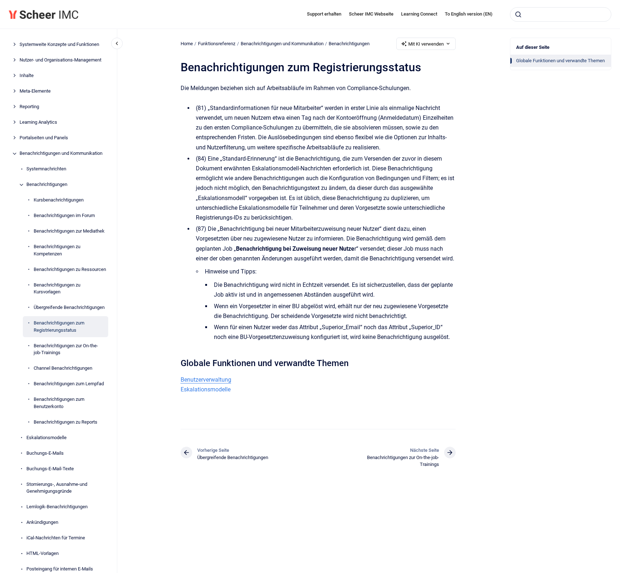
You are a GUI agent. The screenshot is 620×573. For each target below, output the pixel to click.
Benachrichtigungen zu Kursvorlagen (57, 288)
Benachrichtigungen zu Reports (65, 422)
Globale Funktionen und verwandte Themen (560, 60)
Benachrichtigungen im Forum (64, 215)
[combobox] (560, 14)
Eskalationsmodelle (46, 437)
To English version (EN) (469, 14)
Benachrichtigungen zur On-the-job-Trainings (66, 349)
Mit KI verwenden (426, 44)
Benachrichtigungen (46, 184)
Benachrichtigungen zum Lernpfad (69, 384)
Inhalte (27, 75)
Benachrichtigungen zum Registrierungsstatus (59, 327)
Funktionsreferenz (216, 43)
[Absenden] (518, 14)
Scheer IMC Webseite (371, 14)
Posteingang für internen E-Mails (59, 569)
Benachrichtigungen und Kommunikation (61, 153)
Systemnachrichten (46, 169)
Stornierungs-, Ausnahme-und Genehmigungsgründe (56, 487)
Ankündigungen (42, 522)
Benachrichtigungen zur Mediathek (69, 231)
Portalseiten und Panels (44, 138)
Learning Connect (419, 14)
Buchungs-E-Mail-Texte (50, 468)
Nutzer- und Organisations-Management (60, 60)
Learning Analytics (38, 122)
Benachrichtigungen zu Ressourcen (70, 269)
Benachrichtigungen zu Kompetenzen (57, 250)
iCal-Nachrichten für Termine (55, 538)
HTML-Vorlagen (42, 553)
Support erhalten (324, 14)
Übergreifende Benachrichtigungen (69, 307)
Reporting (29, 107)
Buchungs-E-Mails (45, 453)
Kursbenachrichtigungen (59, 200)
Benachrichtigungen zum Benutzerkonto (59, 403)
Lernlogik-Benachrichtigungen (57, 507)
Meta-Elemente (35, 91)
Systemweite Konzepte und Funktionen (59, 44)
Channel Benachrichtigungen (63, 368)
